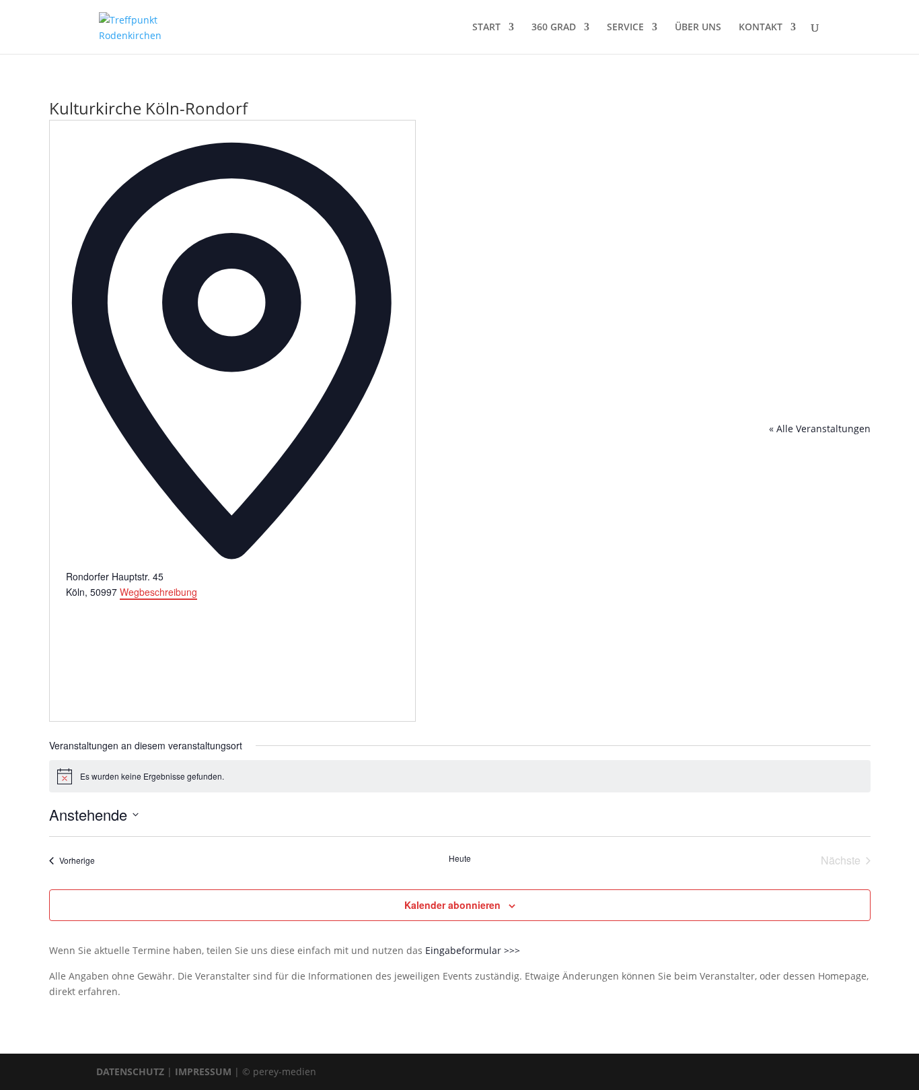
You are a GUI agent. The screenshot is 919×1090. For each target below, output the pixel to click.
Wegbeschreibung (158, 592)
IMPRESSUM (203, 1071)
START (486, 27)
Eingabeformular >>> (472, 950)
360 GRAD (553, 27)
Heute (460, 858)
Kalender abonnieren (452, 905)
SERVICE (625, 27)
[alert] (460, 776)
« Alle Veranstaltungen (820, 428)
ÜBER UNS (698, 27)
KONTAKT (760, 27)
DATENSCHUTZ (130, 1071)
